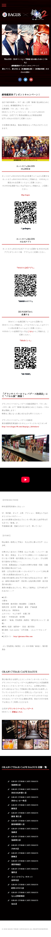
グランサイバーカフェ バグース (20, 709)
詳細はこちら (17, 712)
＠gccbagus (25, 195)
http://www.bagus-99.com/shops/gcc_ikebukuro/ (20, 427)
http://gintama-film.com (23, 636)
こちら (30, 331)
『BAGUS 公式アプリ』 (25, 268)
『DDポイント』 (25, 341)
